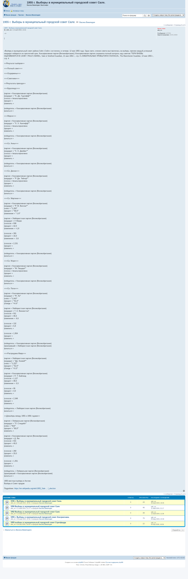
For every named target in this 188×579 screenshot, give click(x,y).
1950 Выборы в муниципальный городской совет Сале (35, 506)
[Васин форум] (15, 3)
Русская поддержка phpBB (114, 562)
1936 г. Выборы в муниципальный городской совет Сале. (36, 501)
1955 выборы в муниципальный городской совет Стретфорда (38, 522)
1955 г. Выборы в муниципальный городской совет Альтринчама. (40, 517)
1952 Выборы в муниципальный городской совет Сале (35, 512)
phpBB (80, 562)
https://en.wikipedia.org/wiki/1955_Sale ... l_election (35, 488)
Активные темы (18, 11)
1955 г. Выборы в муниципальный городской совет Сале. (39, 21)
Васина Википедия (87, 22)
